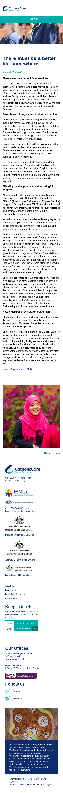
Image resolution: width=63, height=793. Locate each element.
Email (9, 629)
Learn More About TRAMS (17, 368)
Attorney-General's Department (20, 560)
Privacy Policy (12, 598)
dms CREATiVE (27, 784)
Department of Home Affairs (18, 575)
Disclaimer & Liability (15, 594)
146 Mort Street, (12, 656)
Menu (33, 19)
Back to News (52, 453)
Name (10, 623)
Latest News (11, 590)
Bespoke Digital (44, 784)
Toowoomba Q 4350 (14, 659)
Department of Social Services (19, 535)
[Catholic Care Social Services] (14, 8)
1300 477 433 (16, 478)
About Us (9, 586)
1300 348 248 (16, 508)
